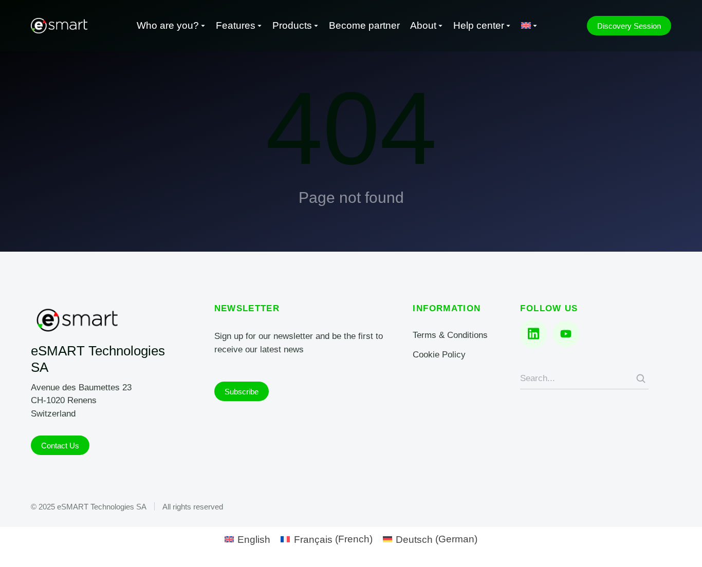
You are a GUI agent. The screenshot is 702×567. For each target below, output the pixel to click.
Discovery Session (629, 26)
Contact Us (60, 445)
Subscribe (241, 391)
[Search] (641, 378)
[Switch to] (529, 26)
